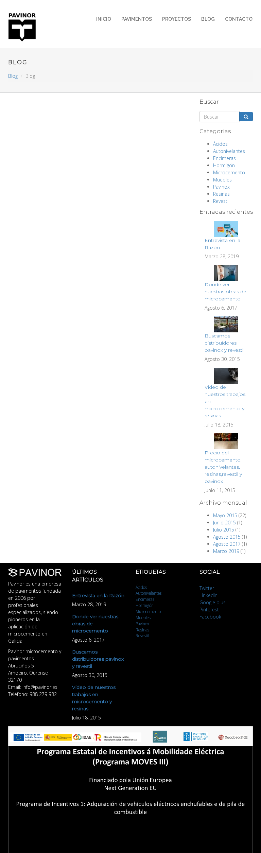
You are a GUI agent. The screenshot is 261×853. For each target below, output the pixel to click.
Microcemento (229, 172)
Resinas (221, 194)
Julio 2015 (223, 529)
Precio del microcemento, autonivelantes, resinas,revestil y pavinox (223, 467)
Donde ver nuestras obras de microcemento (225, 291)
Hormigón (224, 165)
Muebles (222, 179)
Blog (208, 19)
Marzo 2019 (226, 551)
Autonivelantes (229, 151)
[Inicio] (24, 27)
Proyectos (176, 19)
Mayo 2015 (225, 515)
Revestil (221, 201)
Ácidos (220, 144)
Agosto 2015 (227, 537)
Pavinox (221, 187)
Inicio (103, 19)
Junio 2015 (224, 522)
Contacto (239, 19)
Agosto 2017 (227, 544)
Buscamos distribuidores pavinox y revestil (224, 343)
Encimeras (224, 158)
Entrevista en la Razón (98, 595)
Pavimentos (136, 19)
